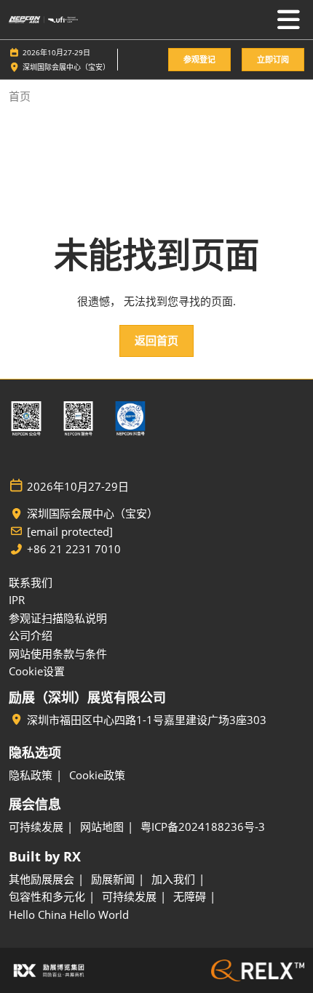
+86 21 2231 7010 (74, 549)
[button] (199, 60)
